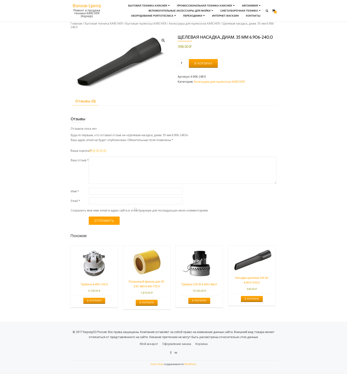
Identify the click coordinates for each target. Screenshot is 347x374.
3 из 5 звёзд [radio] (98, 151)
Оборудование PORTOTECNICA (152, 15)
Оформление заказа (176, 344)
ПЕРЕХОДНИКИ (192, 15)
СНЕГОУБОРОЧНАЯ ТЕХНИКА (239, 10)
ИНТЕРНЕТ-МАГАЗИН (225, 15)
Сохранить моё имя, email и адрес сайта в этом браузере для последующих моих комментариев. (139, 210)
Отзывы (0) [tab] (85, 101)
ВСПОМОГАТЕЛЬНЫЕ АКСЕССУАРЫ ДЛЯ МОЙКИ (180, 10)
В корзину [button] (94, 300)
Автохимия (250, 5)
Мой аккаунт (149, 344)
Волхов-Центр (87, 5)
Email (75, 201)
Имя (75, 191)
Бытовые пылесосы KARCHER (145, 23)
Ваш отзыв (80, 160)
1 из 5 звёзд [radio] (90, 151)
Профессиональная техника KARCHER (204, 5)
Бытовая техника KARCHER (147, 5)
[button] (163, 40)
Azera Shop (157, 364)
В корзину (203, 63)
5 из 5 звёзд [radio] (105, 151)
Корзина (201, 344)
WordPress (190, 364)
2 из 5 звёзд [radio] (94, 151)
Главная (76, 23)
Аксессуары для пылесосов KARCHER (194, 23)
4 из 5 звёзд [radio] (101, 151)
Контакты (253, 15)
